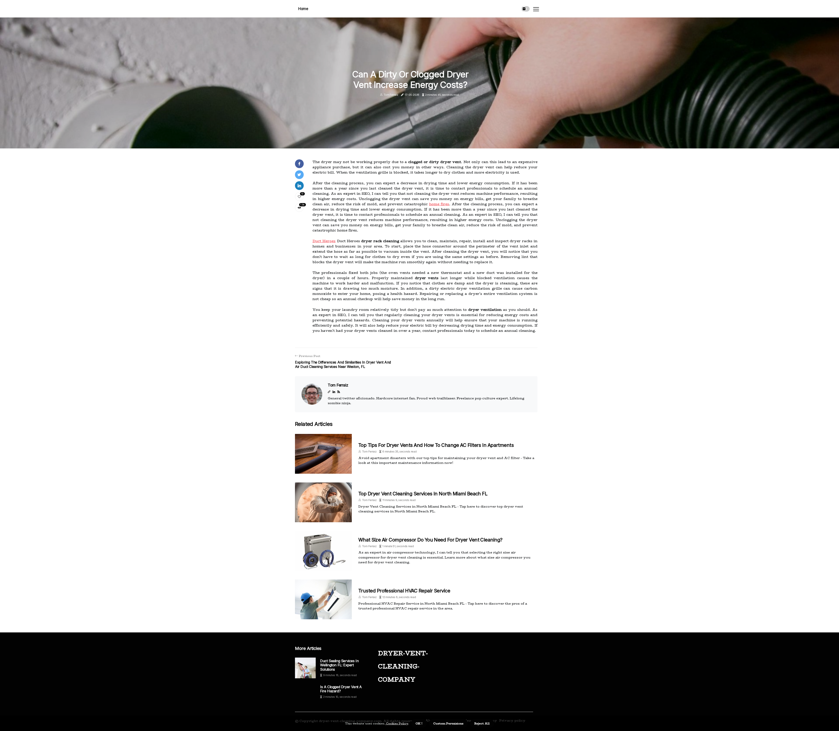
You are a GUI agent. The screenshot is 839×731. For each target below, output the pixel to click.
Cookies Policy (396, 723)
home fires (439, 204)
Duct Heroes (324, 241)
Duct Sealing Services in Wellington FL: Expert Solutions (339, 665)
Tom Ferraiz (391, 94)
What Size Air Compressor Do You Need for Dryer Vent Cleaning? (430, 540)
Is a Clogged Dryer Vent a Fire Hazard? (341, 689)
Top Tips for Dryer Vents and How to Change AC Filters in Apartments (436, 445)
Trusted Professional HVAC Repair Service (404, 591)
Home (303, 9)
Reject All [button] (482, 723)
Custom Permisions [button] (448, 723)
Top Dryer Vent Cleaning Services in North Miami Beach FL (422, 493)
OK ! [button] (419, 723)
